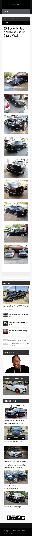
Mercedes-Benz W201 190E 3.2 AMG (13, 442)
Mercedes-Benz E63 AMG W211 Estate (16, 306)
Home (5, 19)
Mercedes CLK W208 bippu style (12, 507)
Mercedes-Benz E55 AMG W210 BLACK (14, 421)
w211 (15, 274)
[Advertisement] (16, 54)
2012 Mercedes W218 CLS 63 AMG (17, 340)
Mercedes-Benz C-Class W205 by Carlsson (15, 461)
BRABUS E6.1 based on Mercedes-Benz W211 (18, 323)
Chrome (12, 19)
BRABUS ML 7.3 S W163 (10, 486)
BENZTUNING (17, 530)
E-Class (10, 274)
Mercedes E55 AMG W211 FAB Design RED (18, 332)
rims (13, 274)
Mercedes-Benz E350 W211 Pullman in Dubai (18, 315)
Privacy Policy (9, 533)
